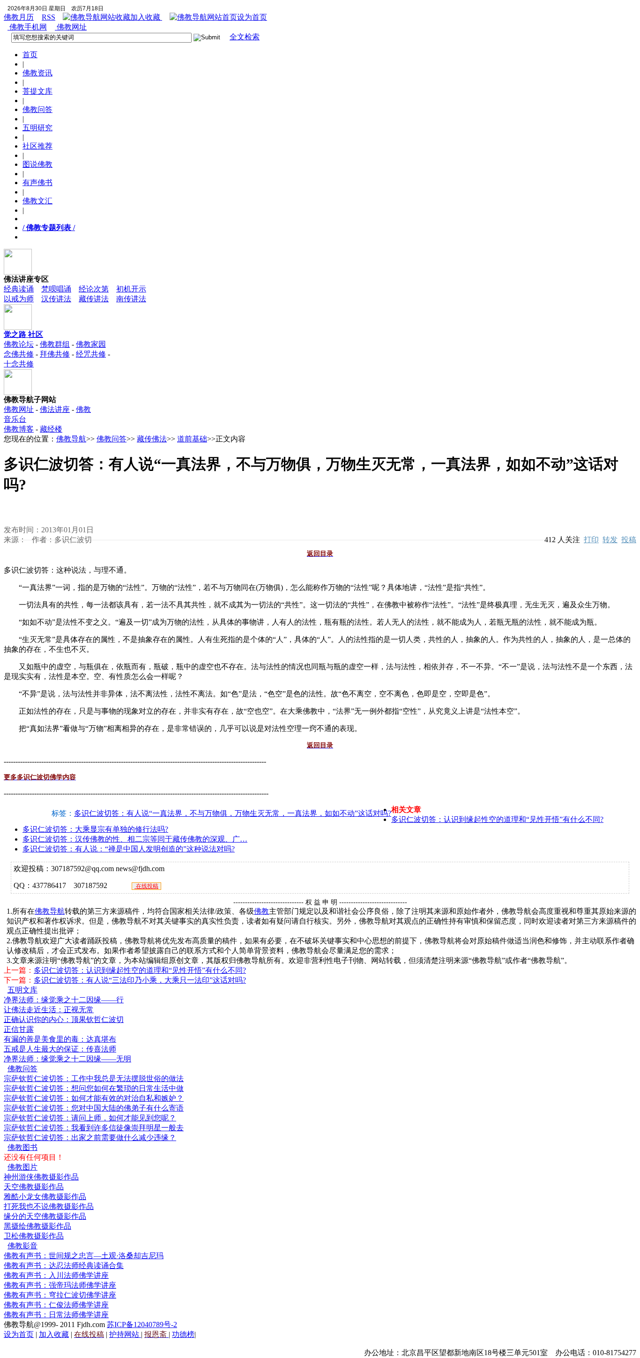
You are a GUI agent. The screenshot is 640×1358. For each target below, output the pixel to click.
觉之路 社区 (23, 334)
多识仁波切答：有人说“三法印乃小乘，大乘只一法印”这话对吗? (140, 980)
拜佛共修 (55, 354)
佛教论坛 (19, 344)
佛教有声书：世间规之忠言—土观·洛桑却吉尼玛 (84, 1256)
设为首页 (252, 17)
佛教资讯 (37, 73)
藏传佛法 (152, 439)
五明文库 (22, 990)
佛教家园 (91, 344)
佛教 (261, 911)
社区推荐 (37, 146)
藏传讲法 (94, 299)
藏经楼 (51, 429)
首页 (29, 55)
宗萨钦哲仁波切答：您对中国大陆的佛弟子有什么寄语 (94, 1108)
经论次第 (94, 289)
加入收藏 (146, 17)
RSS (48, 17)
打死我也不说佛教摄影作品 (49, 1206)
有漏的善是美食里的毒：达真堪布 (60, 1039)
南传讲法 (131, 299)
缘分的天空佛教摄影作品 (45, 1216)
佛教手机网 (27, 27)
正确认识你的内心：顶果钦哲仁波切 (64, 1019)
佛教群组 (55, 344)
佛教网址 (71, 27)
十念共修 (19, 364)
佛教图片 (22, 1167)
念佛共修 (19, 354)
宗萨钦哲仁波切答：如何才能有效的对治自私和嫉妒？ (94, 1098)
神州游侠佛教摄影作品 (41, 1177)
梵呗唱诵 (56, 289)
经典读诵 (19, 289)
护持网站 (125, 1334)
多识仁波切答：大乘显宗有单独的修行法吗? (95, 829)
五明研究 (37, 128)
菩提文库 (37, 91)
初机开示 (131, 289)
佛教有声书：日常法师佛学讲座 (56, 1315)
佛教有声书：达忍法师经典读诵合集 (64, 1265)
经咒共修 (91, 354)
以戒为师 (19, 299)
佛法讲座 (55, 409)
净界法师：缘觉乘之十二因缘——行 (64, 1000)
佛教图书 (22, 1147)
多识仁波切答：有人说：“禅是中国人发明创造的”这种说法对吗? (128, 849)
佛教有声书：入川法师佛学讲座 (56, 1275)
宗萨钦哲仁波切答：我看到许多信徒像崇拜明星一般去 (94, 1128)
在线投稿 (146, 886)
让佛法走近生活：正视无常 (49, 1010)
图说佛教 (37, 164)
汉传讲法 (56, 299)
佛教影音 (22, 1246)
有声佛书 (37, 183)
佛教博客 (19, 429)
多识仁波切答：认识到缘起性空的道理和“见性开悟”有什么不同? (497, 819)
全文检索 (245, 37)
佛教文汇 (37, 201)
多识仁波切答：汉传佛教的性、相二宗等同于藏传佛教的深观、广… (134, 839)
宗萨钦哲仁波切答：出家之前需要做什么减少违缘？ (90, 1138)
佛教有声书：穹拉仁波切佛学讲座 (60, 1295)
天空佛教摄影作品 (34, 1187)
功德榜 (183, 1334)
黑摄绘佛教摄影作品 (37, 1226)
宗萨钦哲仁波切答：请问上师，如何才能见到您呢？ (90, 1118)
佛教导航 (71, 439)
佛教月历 (19, 17)
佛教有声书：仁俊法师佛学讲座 (56, 1305)
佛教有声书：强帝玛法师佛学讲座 (60, 1285)
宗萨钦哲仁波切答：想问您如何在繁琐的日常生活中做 (94, 1088)
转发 (610, 540)
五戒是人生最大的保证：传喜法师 (60, 1049)
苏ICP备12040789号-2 (142, 1324)
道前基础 (192, 439)
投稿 (628, 540)
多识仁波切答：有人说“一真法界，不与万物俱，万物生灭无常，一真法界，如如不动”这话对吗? (232, 813)
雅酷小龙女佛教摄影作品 (45, 1197)
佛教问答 (37, 109)
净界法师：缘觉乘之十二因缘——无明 (67, 1059)
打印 (591, 540)
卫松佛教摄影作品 (34, 1236)
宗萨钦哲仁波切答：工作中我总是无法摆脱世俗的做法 (94, 1078)
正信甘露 (19, 1029)
